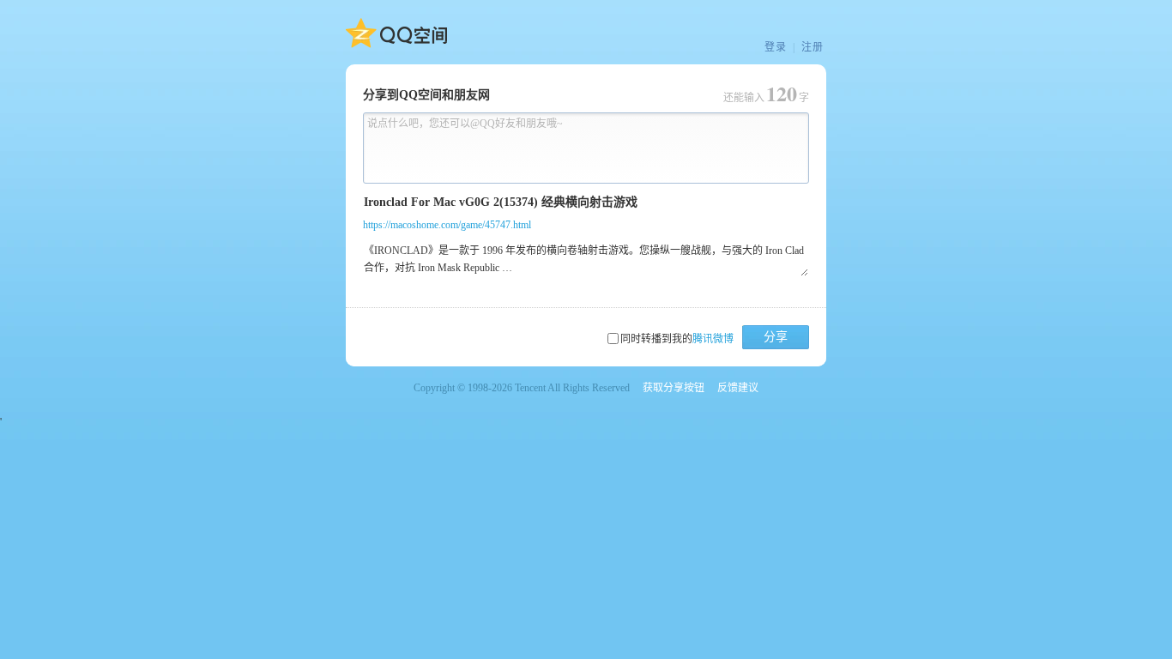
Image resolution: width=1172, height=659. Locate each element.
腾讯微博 (713, 339)
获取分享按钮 (673, 388)
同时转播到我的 (677, 339)
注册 (812, 47)
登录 (775, 47)
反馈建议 (737, 388)
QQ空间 (396, 33)
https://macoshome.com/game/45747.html (447, 225)
